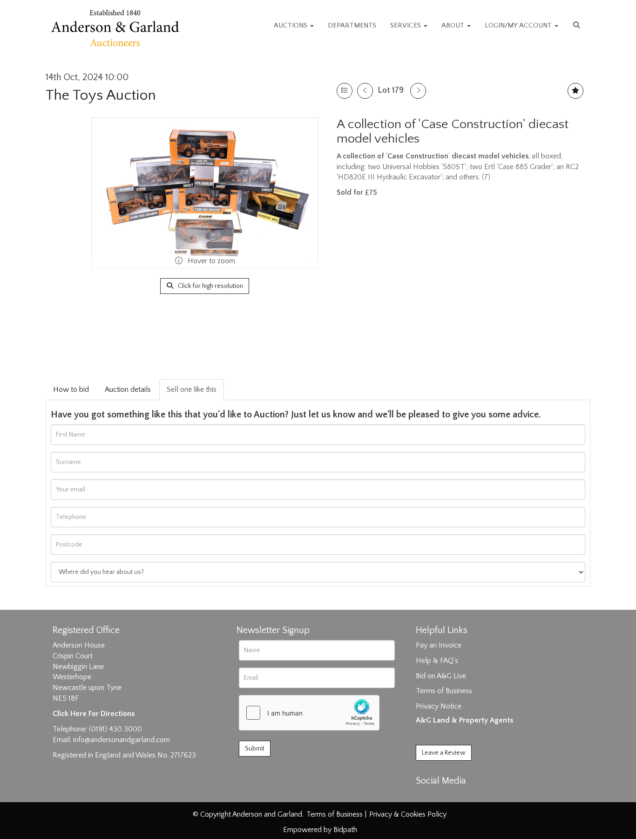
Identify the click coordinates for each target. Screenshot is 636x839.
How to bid (71, 389)
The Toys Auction (101, 95)
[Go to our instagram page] (463, 797)
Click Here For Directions (94, 713)
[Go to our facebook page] (424, 797)
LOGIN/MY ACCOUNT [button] (519, 25)
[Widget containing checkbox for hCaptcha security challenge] (309, 712)
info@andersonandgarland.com (121, 740)
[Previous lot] (365, 91)
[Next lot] (418, 91)
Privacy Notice (438, 706)
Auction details (128, 389)
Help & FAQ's (437, 660)
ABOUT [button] (453, 25)
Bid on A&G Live (441, 676)
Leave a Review (444, 753)
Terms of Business (444, 691)
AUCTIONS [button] (291, 25)
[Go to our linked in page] (444, 797)
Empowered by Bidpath (320, 829)
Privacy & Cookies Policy (408, 814)
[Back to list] (344, 91)
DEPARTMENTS (352, 25)
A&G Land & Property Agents (464, 720)
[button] (577, 25)
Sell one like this (192, 389)
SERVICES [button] (406, 25)
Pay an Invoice (438, 645)
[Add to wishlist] (575, 91)
